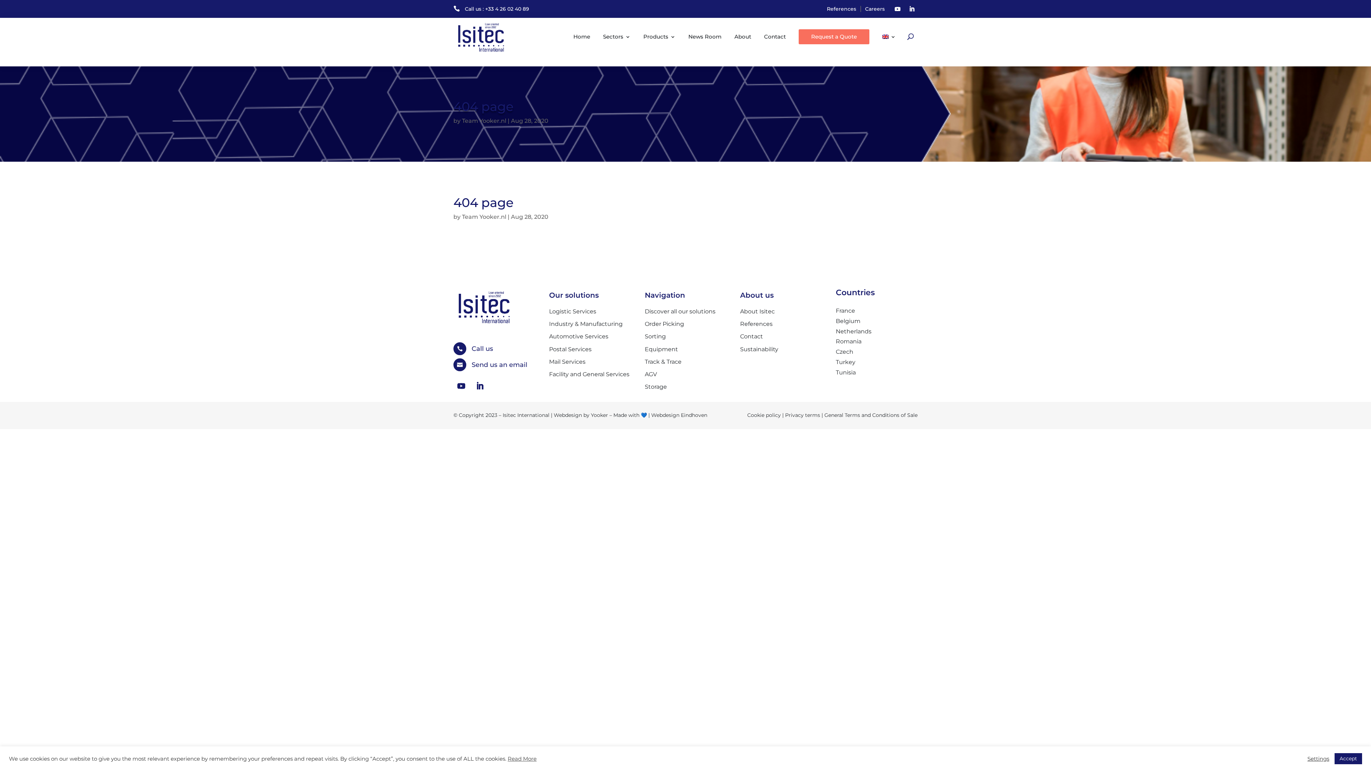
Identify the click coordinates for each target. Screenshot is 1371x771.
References (841, 9)
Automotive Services (578, 336)
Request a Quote (834, 36)
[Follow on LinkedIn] (912, 9)
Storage (656, 386)
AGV (651, 374)
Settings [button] (1318, 759)
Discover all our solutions (680, 311)
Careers (875, 9)
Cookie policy (764, 415)
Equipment (661, 349)
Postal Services (570, 349)
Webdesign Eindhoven (679, 415)
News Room (705, 36)
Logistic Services (572, 311)
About (742, 36)
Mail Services (567, 361)
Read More (522, 759)
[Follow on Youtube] (897, 9)
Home (581, 36)
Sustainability (759, 349)
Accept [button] (1348, 758)
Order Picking (664, 324)
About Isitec (757, 311)
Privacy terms (802, 415)
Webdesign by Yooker (581, 415)
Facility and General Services (589, 374)
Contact (775, 36)
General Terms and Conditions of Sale (871, 415)
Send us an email (499, 365)
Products (655, 36)
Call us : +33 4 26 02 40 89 (497, 9)
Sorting (655, 336)
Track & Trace (663, 361)
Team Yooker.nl (484, 120)
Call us (482, 349)
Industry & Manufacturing (586, 324)
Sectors (613, 36)
